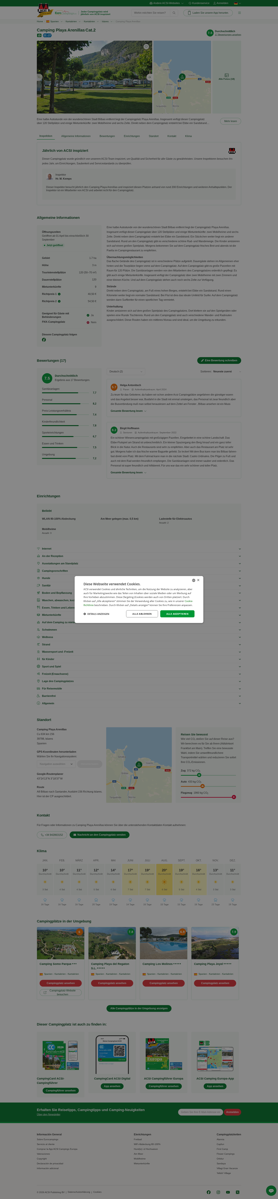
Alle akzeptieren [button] (177, 613)
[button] (96, 614)
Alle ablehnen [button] (142, 613)
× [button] (198, 580)
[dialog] (139, 599)
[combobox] (193, 580)
